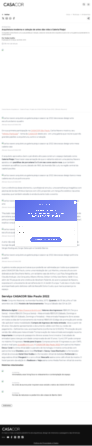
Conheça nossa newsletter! (46, 240)
